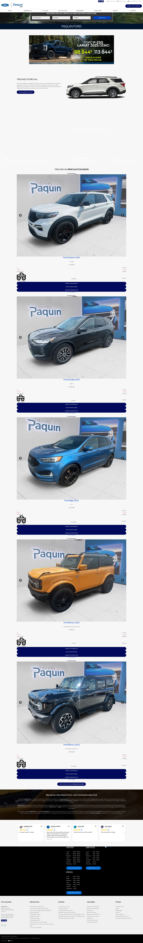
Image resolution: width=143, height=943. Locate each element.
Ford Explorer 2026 (34, 916)
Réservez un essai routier (93, 906)
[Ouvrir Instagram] (5, 925)
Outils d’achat (62, 10)
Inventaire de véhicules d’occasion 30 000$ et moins (71, 916)
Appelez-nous (122, 1)
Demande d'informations (71, 290)
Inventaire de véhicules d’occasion (66, 912)
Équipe (117, 908)
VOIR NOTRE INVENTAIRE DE (71, 784)
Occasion (45, 10)
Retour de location (91, 912)
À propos (133, 10)
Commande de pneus (92, 920)
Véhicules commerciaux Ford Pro (124, 918)
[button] (20, 215)
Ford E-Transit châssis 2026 (37, 906)
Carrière (117, 912)
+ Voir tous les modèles (35, 927)
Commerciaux (28, 10)
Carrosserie (90, 918)
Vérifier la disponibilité (71, 283)
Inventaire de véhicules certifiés (66, 918)
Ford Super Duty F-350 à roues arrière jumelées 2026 (41, 924)
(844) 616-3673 (9, 914)
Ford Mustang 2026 (35, 920)
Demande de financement (93, 914)
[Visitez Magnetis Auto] (11, 940)
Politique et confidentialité (14, 938)
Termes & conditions (5, 938)
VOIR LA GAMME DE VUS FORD (26, 92)
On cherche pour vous (63, 906)
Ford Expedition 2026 (35, 914)
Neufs (10, 10)
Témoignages (119, 910)
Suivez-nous (111, 1)
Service (115, 10)
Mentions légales (71, 292)
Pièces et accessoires (92, 922)
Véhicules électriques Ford (122, 916)
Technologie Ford (120, 914)
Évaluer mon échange (71, 286)
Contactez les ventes (74, 868)
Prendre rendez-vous (93, 868)
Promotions (98, 10)
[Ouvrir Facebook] (2, 925)
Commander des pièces (74, 892)
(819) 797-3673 (9, 916)
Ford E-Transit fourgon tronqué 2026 (39, 908)
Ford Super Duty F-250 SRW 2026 (38, 922)
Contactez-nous (120, 906)
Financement (80, 10)
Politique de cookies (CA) (25, 938)
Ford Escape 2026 (34, 912)
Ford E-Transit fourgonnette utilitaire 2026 (40, 910)
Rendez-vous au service (133, 6)
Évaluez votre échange (92, 908)
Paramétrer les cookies (35, 938)
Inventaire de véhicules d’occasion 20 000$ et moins (71, 914)
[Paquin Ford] (12, 4)
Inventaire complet (63, 908)
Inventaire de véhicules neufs (65, 910)
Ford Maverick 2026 (35, 918)
